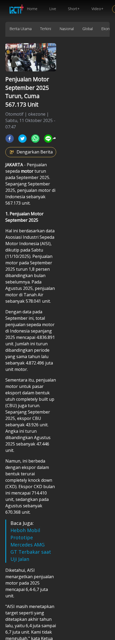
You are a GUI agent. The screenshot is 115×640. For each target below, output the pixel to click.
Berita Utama (21, 28)
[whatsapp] (35, 138)
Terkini (45, 28)
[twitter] (22, 138)
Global (87, 28)
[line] (48, 138)
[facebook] (9, 138)
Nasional (67, 28)
